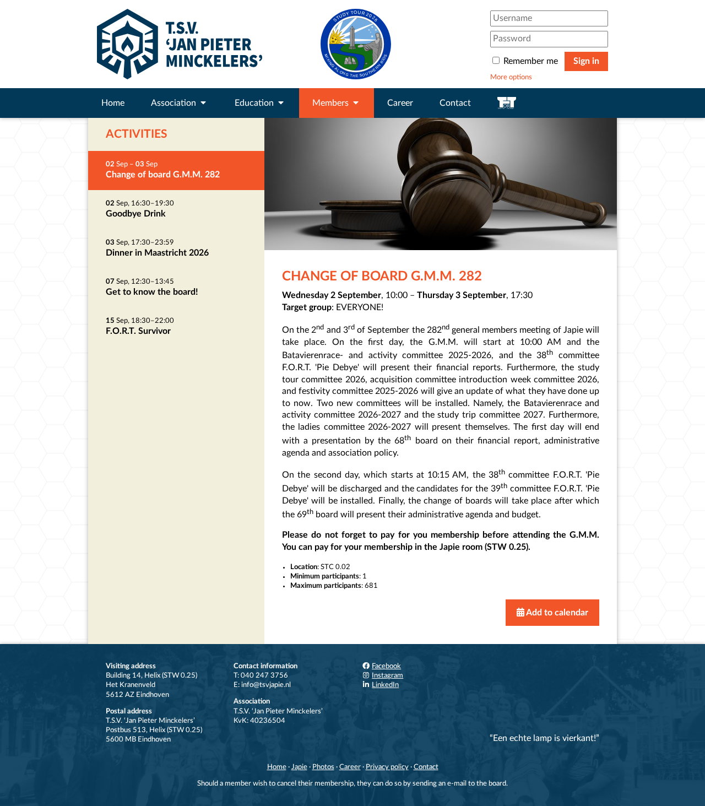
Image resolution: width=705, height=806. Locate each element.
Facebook (386, 666)
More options (511, 77)
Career (400, 103)
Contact (455, 103)
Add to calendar (556, 612)
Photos (323, 767)
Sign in (586, 61)
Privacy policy (387, 767)
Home (112, 103)
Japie (299, 767)
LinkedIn (385, 684)
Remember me (530, 61)
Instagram (387, 675)
